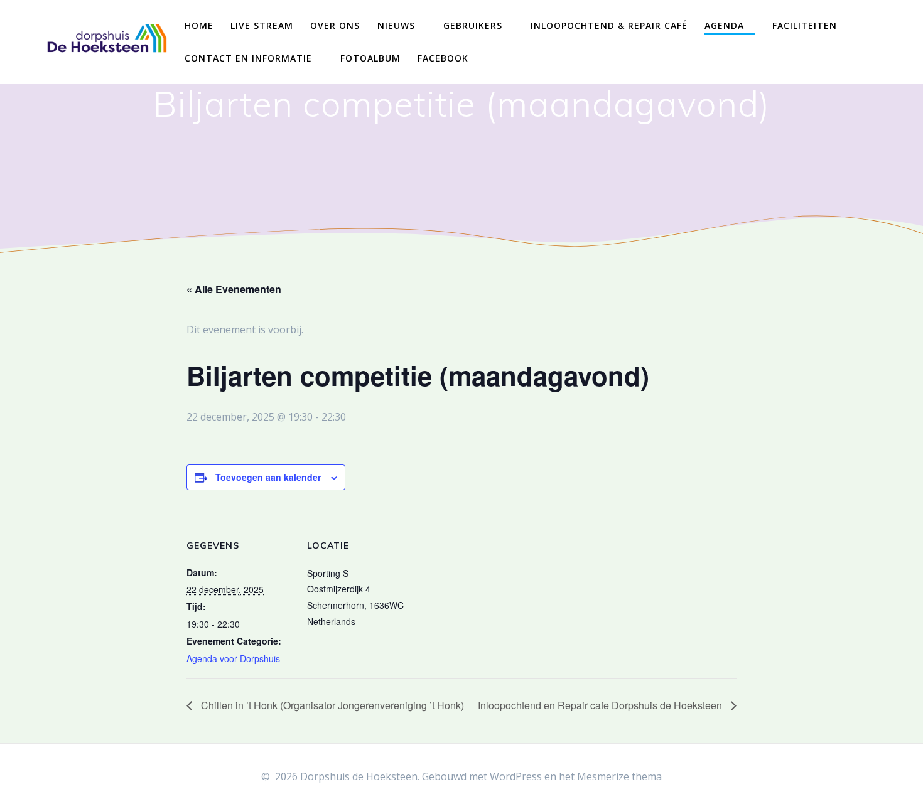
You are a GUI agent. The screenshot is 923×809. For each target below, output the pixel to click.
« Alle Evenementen (233, 289)
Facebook (443, 58)
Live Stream (261, 25)
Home (199, 25)
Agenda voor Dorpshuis (233, 658)
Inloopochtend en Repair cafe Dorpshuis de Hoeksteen (601, 705)
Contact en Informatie (248, 58)
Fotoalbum (370, 58)
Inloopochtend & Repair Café (609, 25)
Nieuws (396, 25)
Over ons (335, 25)
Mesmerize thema (619, 776)
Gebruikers (472, 25)
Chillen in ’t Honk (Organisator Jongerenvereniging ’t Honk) (331, 705)
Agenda (724, 25)
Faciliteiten (804, 25)
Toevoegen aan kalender (268, 477)
